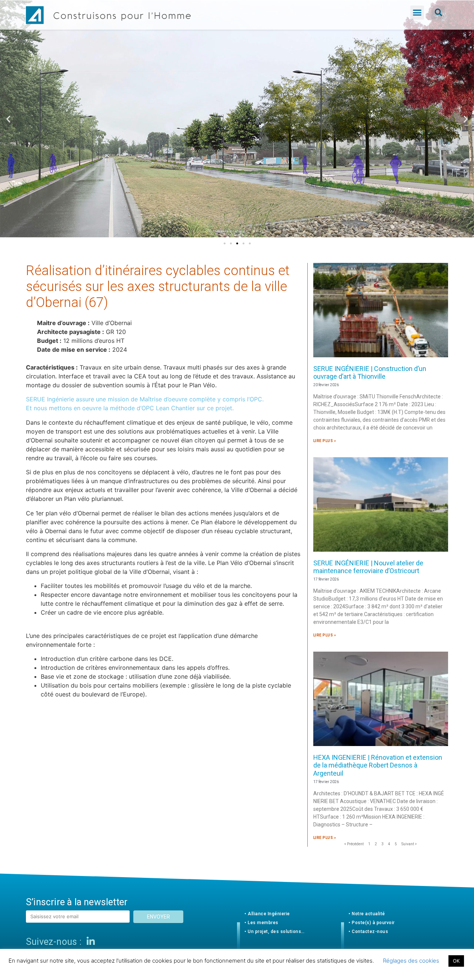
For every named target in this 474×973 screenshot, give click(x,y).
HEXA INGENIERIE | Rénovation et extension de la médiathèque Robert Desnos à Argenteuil (377, 765)
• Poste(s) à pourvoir (371, 922)
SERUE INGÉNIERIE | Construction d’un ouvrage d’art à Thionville (369, 373)
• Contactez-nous (368, 931)
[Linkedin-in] (90, 941)
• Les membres (261, 922)
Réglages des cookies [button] (411, 960)
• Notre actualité (366, 913)
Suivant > (409, 844)
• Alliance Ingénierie (267, 913)
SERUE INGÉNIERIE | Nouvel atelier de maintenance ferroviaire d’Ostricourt (368, 567)
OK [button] (456, 961)
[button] (417, 13)
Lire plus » (324, 441)
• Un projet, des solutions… (274, 931)
